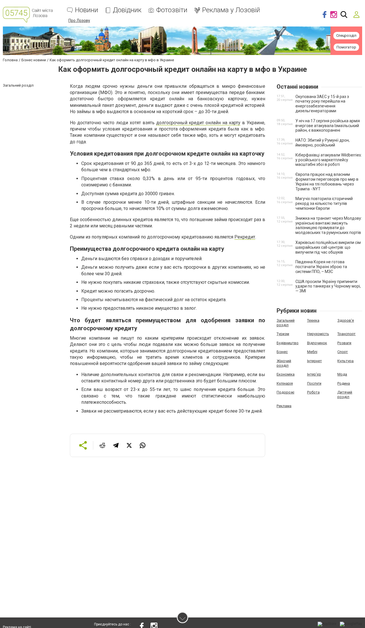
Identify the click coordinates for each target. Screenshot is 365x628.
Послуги (314, 383)
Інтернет (314, 361)
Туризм (283, 334)
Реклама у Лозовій (231, 10)
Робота (313, 392)
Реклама (284, 406)
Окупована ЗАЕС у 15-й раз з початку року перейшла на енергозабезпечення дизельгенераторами (322, 103)
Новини (86, 10)
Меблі (312, 352)
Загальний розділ (286, 322)
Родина (343, 383)
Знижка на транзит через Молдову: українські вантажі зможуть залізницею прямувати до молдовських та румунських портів (328, 225)
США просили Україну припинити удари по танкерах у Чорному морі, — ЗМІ (328, 286)
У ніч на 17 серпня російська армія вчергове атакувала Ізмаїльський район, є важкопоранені (327, 126)
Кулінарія (285, 383)
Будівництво (288, 343)
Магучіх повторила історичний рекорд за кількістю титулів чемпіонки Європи (324, 203)
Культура (345, 361)
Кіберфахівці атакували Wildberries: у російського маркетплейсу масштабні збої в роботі (328, 160)
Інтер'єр (314, 374)
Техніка (313, 320)
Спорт (342, 352)
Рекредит (244, 237)
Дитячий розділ (344, 394)
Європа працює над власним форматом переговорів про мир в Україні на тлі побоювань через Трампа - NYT (326, 181)
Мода (342, 374)
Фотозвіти (171, 10)
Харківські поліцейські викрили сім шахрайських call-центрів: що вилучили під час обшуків (328, 247)
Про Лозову (79, 20)
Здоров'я (345, 320)
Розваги (344, 343)
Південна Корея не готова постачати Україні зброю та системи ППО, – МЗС (321, 267)
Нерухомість (318, 334)
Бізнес (282, 352)
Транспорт (346, 334)
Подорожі (285, 392)
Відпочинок (317, 343)
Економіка (286, 374)
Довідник (127, 10)
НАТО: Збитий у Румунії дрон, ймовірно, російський (322, 142)
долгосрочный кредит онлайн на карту (198, 122)
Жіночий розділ (284, 363)
